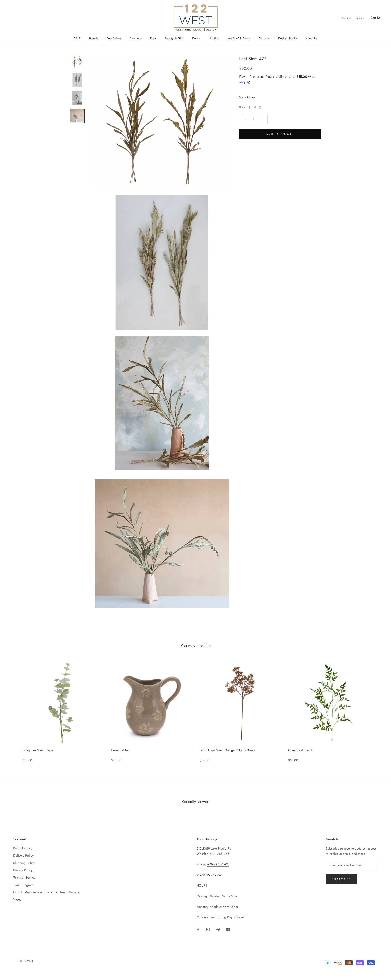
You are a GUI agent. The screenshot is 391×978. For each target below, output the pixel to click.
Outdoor (264, 38)
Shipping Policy (24, 863)
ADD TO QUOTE (280, 134)
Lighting (214, 38)
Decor (196, 38)
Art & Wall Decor (239, 38)
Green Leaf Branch (300, 750)
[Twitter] (255, 107)
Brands (93, 38)
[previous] (12, 710)
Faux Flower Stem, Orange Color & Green (227, 750)
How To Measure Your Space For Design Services (46, 892)
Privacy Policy (22, 870)
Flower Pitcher (120, 750)
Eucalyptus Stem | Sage (37, 750)
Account (346, 18)
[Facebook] (249, 107)
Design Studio (287, 38)
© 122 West (26, 961)
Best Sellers (114, 38)
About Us (311, 38)
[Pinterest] (260, 107)
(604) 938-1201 (218, 864)
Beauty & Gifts (174, 38)
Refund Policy (22, 848)
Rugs (153, 38)
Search (360, 18)
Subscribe (341, 879)
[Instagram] (208, 929)
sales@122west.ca (209, 875)
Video (17, 899)
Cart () (376, 17)
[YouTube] (228, 929)
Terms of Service (24, 877)
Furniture (136, 38)
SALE (77, 38)
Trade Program (23, 885)
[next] (378, 710)
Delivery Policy (23, 855)
